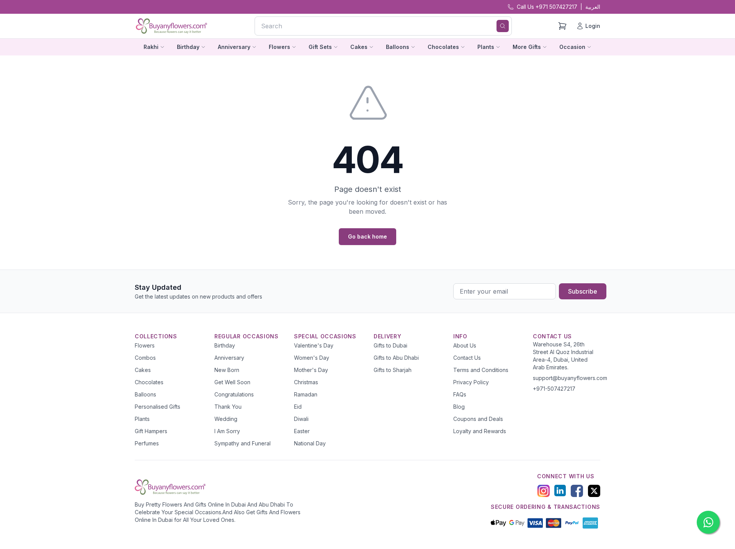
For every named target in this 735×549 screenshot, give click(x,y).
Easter (302, 431)
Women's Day (311, 357)
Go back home (367, 236)
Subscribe (582, 291)
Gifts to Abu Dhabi (396, 357)
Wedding (225, 419)
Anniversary (229, 357)
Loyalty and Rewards (479, 431)
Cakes (143, 370)
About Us (464, 345)
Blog (459, 406)
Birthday (224, 345)
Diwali (301, 419)
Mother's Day (311, 370)
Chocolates (149, 382)
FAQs (459, 394)
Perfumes (147, 443)
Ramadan (305, 394)
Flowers (145, 345)
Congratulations (234, 394)
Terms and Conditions (480, 370)
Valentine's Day (313, 345)
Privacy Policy (471, 382)
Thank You (228, 406)
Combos (145, 357)
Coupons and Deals (478, 419)
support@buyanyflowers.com (570, 378)
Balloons (145, 394)
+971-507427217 (554, 388)
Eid (298, 406)
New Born (226, 370)
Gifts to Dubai (390, 345)
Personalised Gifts (157, 406)
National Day (310, 443)
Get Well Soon (232, 382)
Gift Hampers (151, 431)
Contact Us (467, 357)
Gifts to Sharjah (393, 370)
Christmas (306, 382)
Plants (142, 419)
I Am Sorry (227, 431)
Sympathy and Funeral (242, 443)
